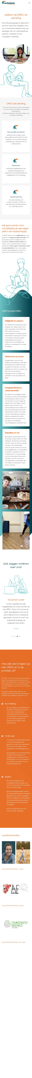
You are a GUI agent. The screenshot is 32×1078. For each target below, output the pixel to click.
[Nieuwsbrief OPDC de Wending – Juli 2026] (16, 852)
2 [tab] (15, 636)
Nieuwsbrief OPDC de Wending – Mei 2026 (12, 905)
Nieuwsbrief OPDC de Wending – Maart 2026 (13, 942)
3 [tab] (17, 636)
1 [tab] (12, 636)
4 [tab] (20, 636)
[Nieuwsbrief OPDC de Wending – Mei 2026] (16, 889)
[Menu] (29, 3)
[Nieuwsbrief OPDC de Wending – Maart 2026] (16, 925)
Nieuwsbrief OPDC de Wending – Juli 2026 (12, 869)
